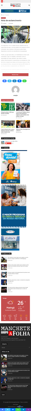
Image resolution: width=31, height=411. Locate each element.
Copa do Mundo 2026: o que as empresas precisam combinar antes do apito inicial (7, 130)
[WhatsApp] (24, 81)
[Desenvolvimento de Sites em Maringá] (19, 406)
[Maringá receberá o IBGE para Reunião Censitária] (8, 107)
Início (3, 15)
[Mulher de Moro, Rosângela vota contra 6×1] (23, 124)
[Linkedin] (14, 81)
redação (4, 23)
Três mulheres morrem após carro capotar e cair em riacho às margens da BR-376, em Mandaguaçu (18, 258)
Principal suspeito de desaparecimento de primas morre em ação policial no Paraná (19, 273)
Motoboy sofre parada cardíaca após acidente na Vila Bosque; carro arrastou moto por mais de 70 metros (18, 265)
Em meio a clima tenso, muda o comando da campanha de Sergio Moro (19, 280)
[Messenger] (19, 81)
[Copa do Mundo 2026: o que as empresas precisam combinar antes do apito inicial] (8, 124)
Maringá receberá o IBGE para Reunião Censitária (7, 112)
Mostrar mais (15, 74)
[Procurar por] (29, 5)
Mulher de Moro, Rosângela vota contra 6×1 (23, 130)
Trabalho (7, 15)
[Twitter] (9, 81)
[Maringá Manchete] (15, 5)
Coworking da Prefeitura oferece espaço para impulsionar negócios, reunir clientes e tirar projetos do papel (23, 114)
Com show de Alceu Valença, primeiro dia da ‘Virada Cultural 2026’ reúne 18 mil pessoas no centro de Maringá (18, 289)
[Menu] (2, 5)
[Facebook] (4, 81)
